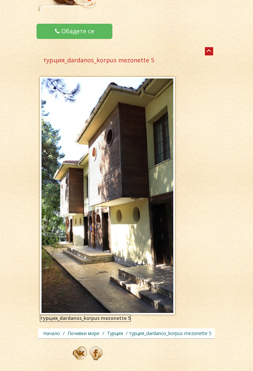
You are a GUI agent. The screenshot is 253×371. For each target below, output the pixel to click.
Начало (51, 333)
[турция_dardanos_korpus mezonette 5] (107, 195)
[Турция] (209, 51)
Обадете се (77, 31)
